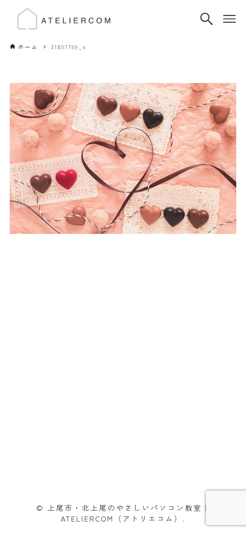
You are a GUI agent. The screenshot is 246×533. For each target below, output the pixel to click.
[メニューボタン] (229, 18)
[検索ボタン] (206, 18)
